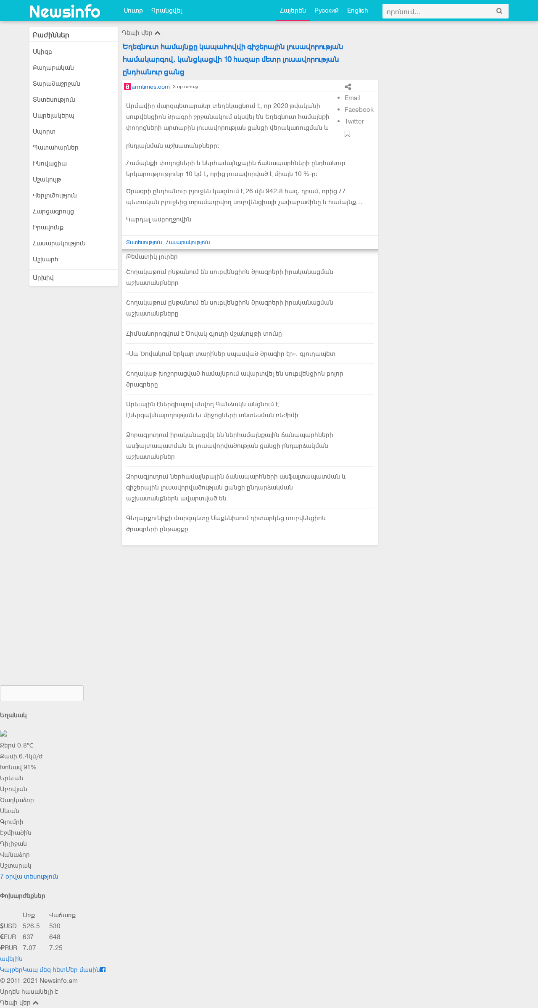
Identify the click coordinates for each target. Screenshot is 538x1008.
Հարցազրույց (53, 211)
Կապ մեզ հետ (44, 970)
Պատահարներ (56, 147)
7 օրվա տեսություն (29, 876)
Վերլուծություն (55, 195)
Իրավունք (48, 227)
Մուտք (133, 10)
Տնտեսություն (54, 99)
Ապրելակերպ (53, 115)
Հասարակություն (59, 243)
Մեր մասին (83, 970)
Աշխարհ (45, 259)
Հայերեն (293, 10)
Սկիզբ (42, 51)
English (357, 10)
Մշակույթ (47, 179)
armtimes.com (151, 86)
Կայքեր (11, 970)
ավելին (11, 959)
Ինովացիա (50, 163)
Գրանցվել (166, 10)
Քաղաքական (53, 67)
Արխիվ (43, 278)
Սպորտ (44, 131)
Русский (326, 10)
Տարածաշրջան (56, 83)
